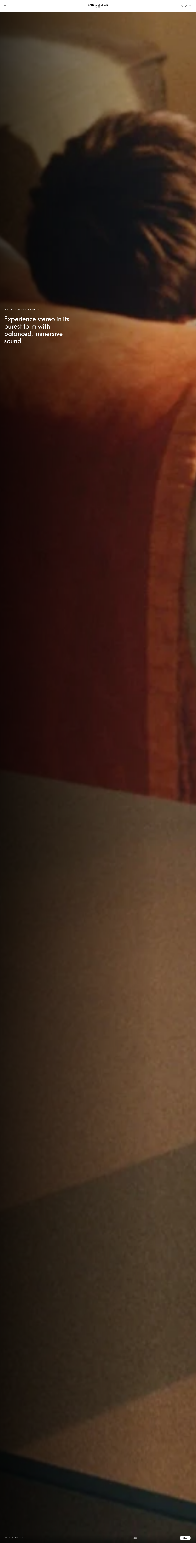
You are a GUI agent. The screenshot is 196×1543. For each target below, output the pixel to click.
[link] (181, 6)
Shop (185, 1538)
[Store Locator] (185, 6)
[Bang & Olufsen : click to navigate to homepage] (98, 6)
